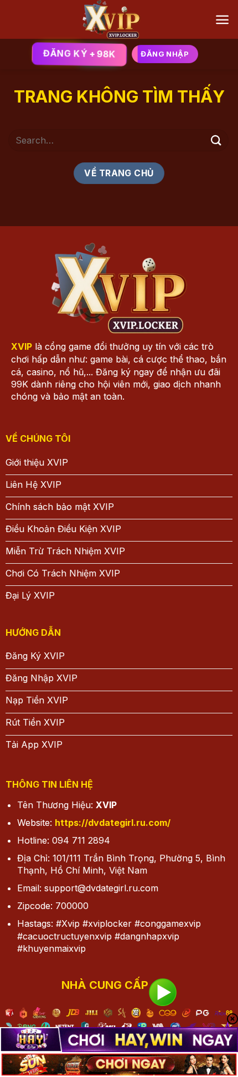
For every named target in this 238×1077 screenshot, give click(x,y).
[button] (222, 19)
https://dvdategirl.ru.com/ (112, 822)
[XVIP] (111, 19)
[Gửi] (216, 140)
